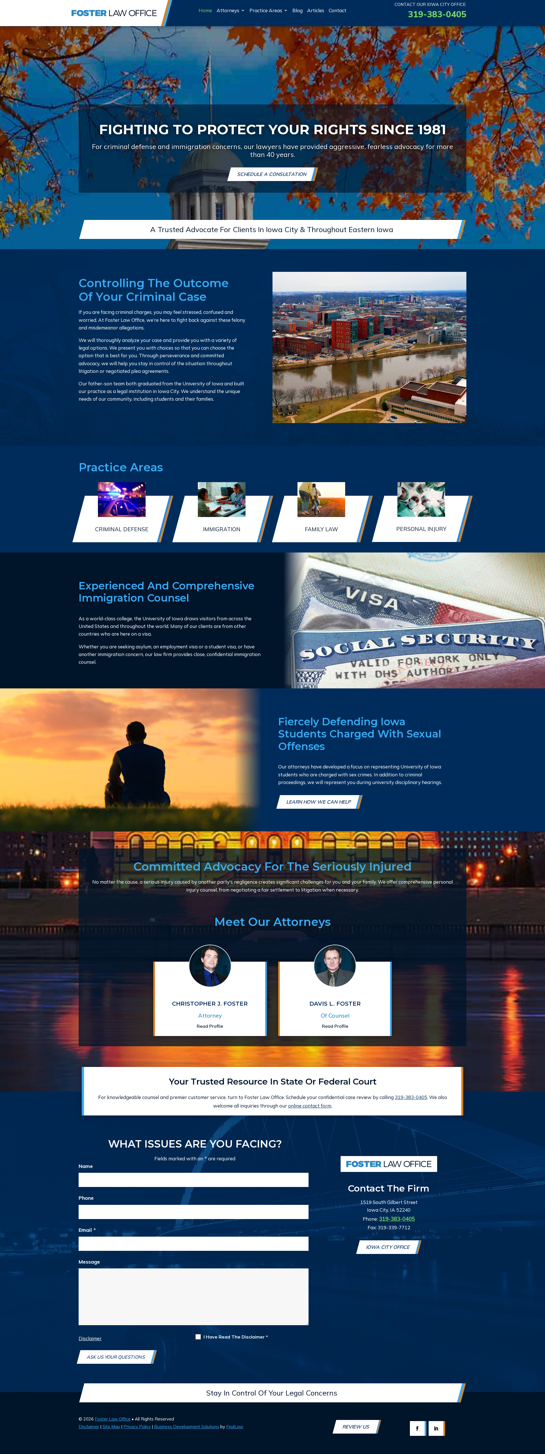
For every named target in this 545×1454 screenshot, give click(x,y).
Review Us (356, 1427)
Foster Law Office (113, 1419)
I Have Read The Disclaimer (236, 1337)
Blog (297, 10)
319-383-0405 (437, 14)
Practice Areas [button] (266, 10)
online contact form (309, 1106)
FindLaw (234, 1426)
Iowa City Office (388, 1247)
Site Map (111, 1426)
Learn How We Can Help (319, 802)
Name (86, 1166)
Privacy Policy (137, 1426)
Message (89, 1261)
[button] (538, 1420)
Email (87, 1230)
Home (205, 10)
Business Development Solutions (186, 1426)
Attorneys (228, 10)
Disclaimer (90, 1338)
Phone (86, 1198)
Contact (337, 10)
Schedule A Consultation (272, 174)
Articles (315, 10)
